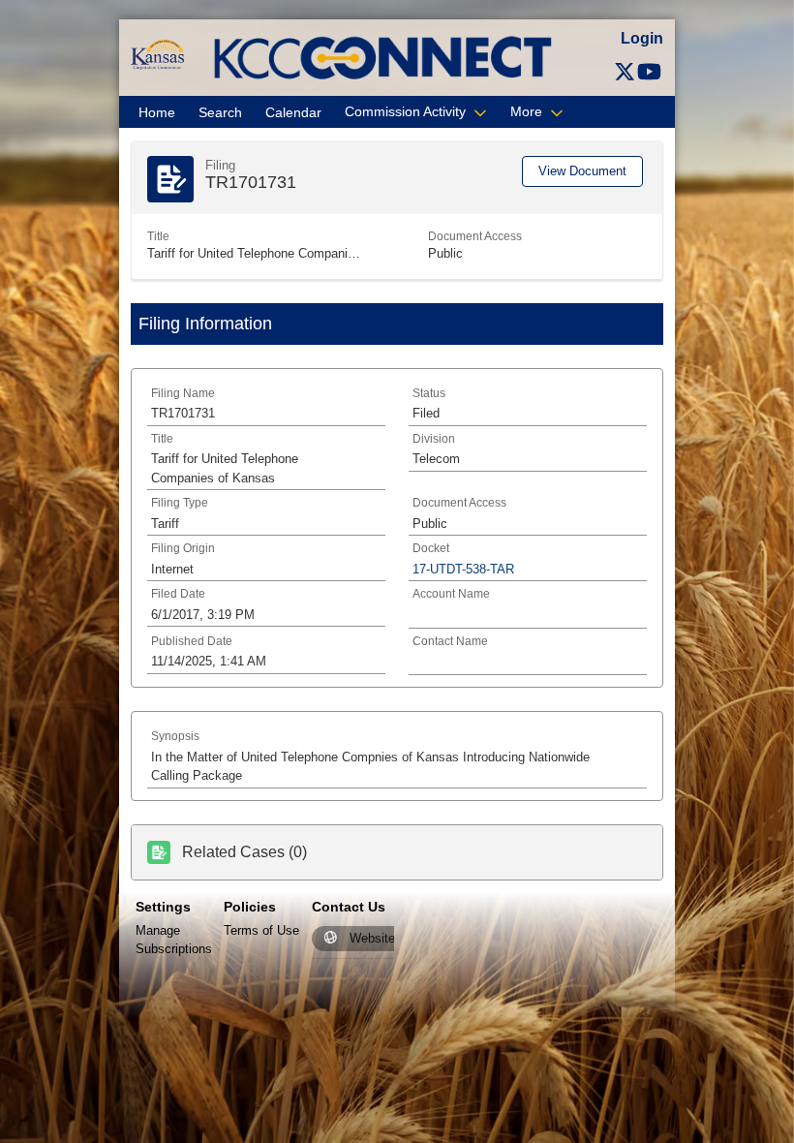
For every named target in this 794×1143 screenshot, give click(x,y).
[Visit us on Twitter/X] (624, 72)
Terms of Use (261, 930)
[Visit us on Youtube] (649, 72)
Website (372, 938)
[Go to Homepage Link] (157, 53)
